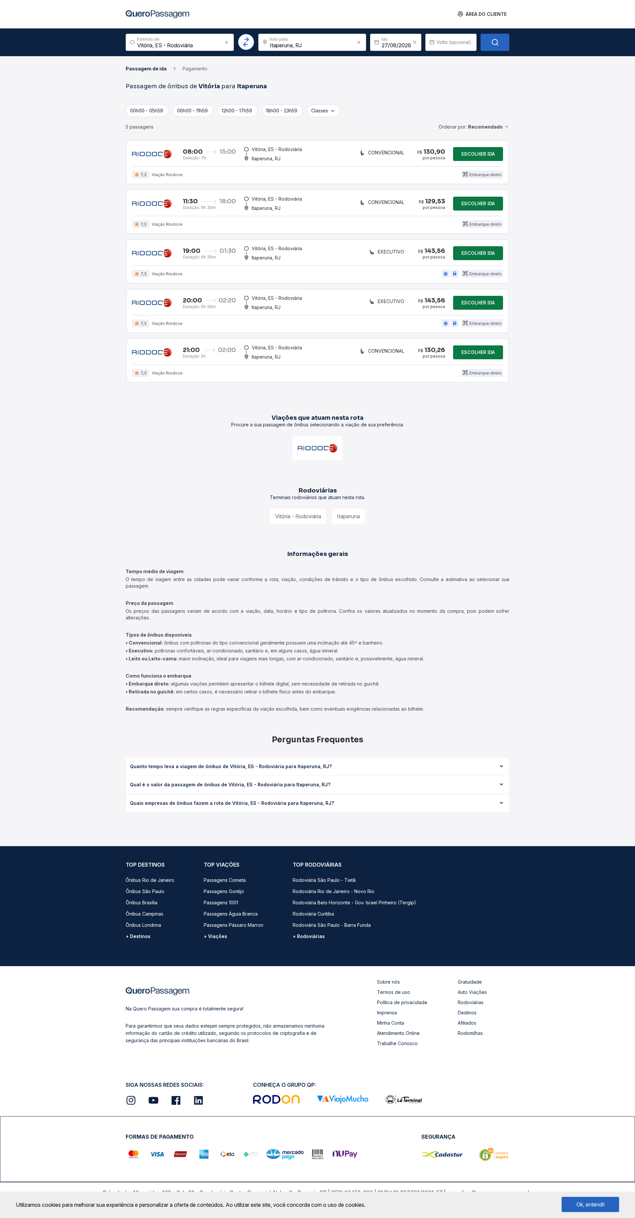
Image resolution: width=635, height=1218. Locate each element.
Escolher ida (478, 154)
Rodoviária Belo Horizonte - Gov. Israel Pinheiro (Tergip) (354, 902)
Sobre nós (388, 982)
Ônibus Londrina (143, 925)
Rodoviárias (471, 1002)
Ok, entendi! (590, 1204)
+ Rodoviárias (309, 936)
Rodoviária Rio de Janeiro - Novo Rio (333, 891)
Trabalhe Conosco (397, 1043)
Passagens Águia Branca (231, 914)
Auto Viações (472, 992)
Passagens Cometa (225, 880)
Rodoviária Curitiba (313, 914)
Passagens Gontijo (224, 891)
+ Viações (215, 936)
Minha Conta (390, 1023)
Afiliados (467, 1023)
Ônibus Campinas (144, 914)
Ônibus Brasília (141, 902)
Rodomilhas (470, 1033)
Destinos (467, 1012)
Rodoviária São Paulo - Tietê (324, 880)
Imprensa (387, 1012)
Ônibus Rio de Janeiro (150, 880)
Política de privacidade (402, 1002)
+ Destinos (138, 936)
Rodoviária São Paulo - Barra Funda (332, 925)
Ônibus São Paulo (145, 891)
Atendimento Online (398, 1033)
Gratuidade (470, 982)
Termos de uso (393, 992)
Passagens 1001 (221, 902)
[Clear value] (414, 42)
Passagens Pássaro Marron (233, 925)
